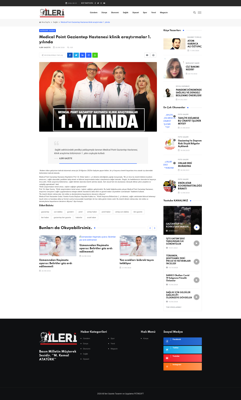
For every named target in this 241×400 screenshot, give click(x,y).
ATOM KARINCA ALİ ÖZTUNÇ (195, 44)
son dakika (58, 212)
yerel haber (106, 212)
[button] (150, 228)
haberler (79, 217)
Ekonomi (115, 12)
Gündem (93, 12)
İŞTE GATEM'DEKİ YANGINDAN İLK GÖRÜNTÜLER (175, 241)
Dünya (104, 12)
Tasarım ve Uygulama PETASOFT (129, 393)
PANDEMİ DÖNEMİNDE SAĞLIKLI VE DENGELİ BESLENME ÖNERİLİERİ (189, 93)
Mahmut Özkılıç (194, 37)
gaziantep (45, 212)
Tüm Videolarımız (174, 307)
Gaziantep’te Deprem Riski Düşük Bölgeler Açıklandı (190, 144)
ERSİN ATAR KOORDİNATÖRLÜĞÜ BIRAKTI (190, 186)
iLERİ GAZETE (45, 47)
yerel (80, 212)
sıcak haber (91, 217)
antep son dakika (122, 212)
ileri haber (45, 217)
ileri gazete (138, 212)
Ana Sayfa (45, 22)
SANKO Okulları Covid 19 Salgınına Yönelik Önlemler (177, 278)
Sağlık (125, 12)
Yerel (153, 12)
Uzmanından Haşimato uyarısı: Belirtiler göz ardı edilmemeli (55, 263)
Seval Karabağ (182, 86)
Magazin (164, 12)
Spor (145, 12)
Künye (145, 338)
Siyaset (135, 12)
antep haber (92, 212)
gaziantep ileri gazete (62, 217)
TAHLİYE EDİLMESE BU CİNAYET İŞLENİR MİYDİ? (189, 121)
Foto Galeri (183, 114)
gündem (70, 212)
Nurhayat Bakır (192, 63)
